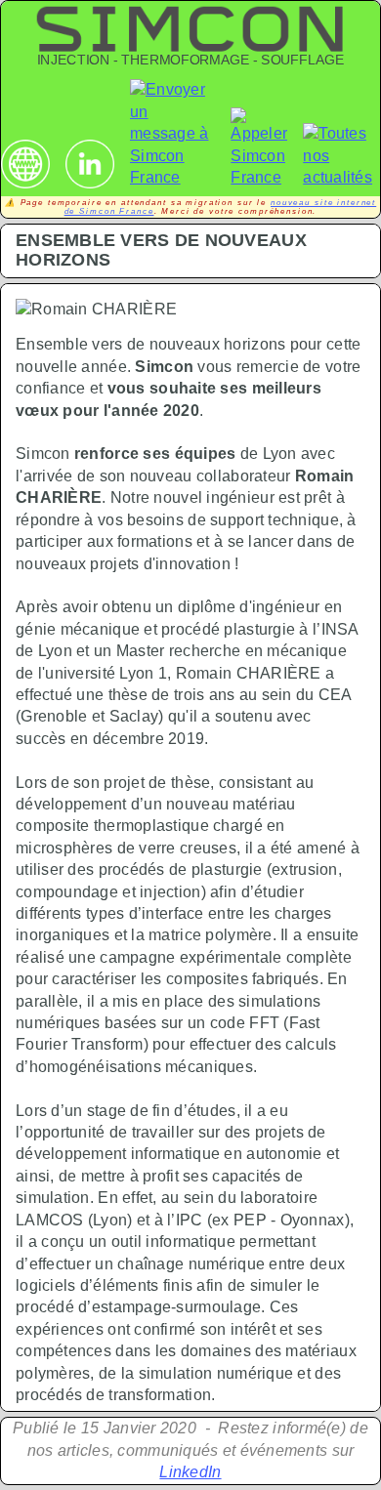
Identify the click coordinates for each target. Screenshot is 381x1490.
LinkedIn (190, 1472)
